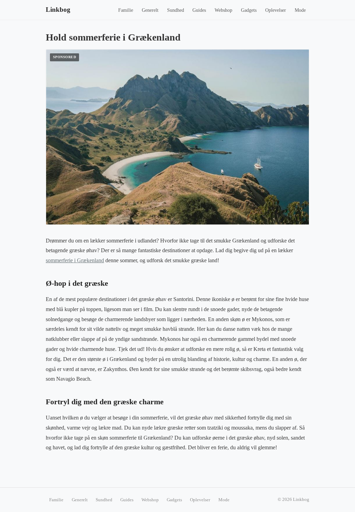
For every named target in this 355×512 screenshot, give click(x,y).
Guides (199, 10)
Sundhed (175, 10)
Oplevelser (275, 10)
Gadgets (249, 10)
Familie (125, 10)
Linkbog (58, 9)
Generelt (150, 10)
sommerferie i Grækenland (75, 260)
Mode (300, 10)
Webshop (223, 10)
